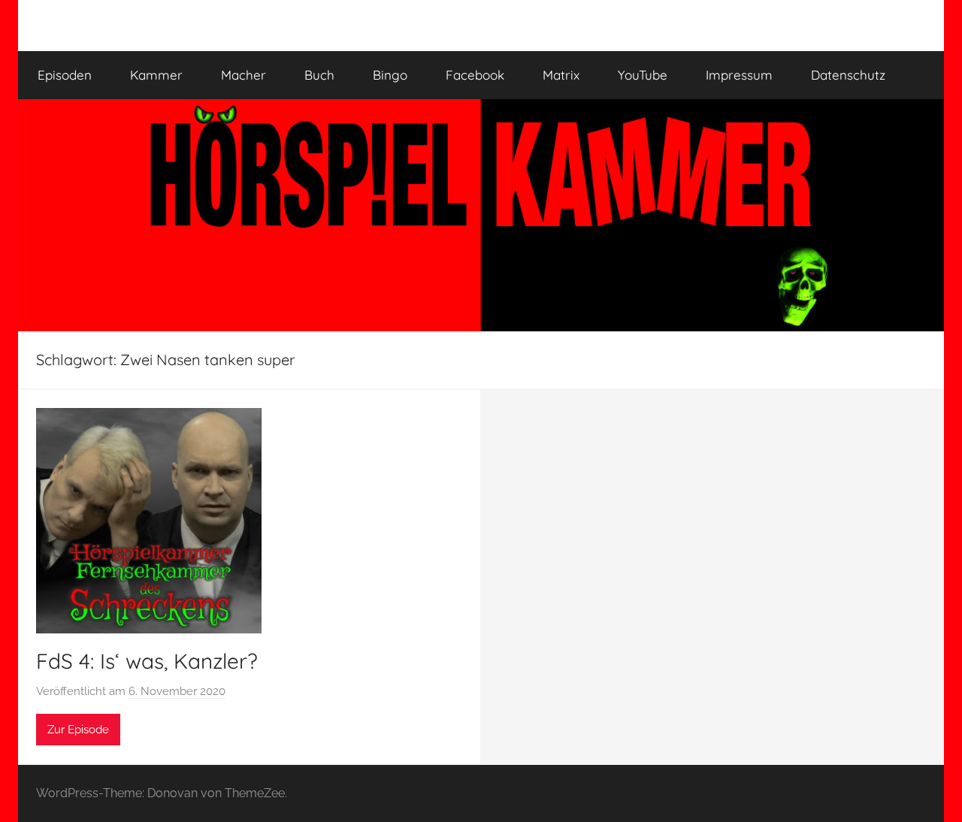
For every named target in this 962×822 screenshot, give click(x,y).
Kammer (156, 75)
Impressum (739, 75)
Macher (243, 75)
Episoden (65, 75)
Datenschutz (848, 75)
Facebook (475, 75)
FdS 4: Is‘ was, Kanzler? (147, 661)
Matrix (561, 75)
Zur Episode (78, 729)
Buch (319, 75)
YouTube (642, 75)
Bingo (390, 75)
